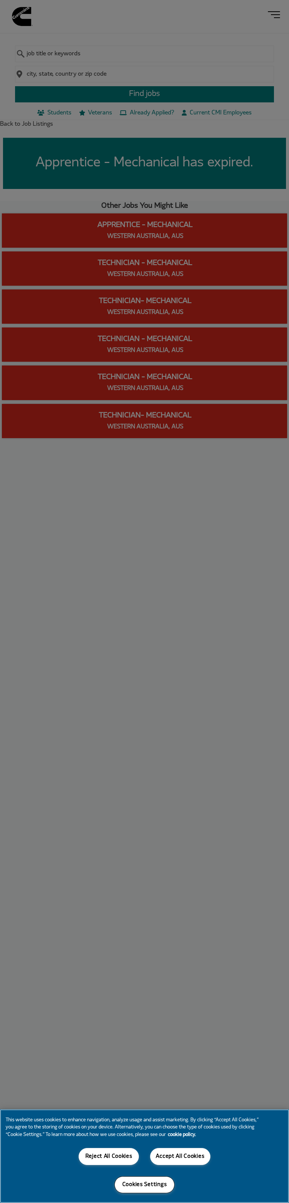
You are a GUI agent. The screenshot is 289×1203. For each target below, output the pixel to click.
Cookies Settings (144, 1185)
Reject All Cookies (108, 1156)
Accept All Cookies (180, 1156)
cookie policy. (182, 1135)
